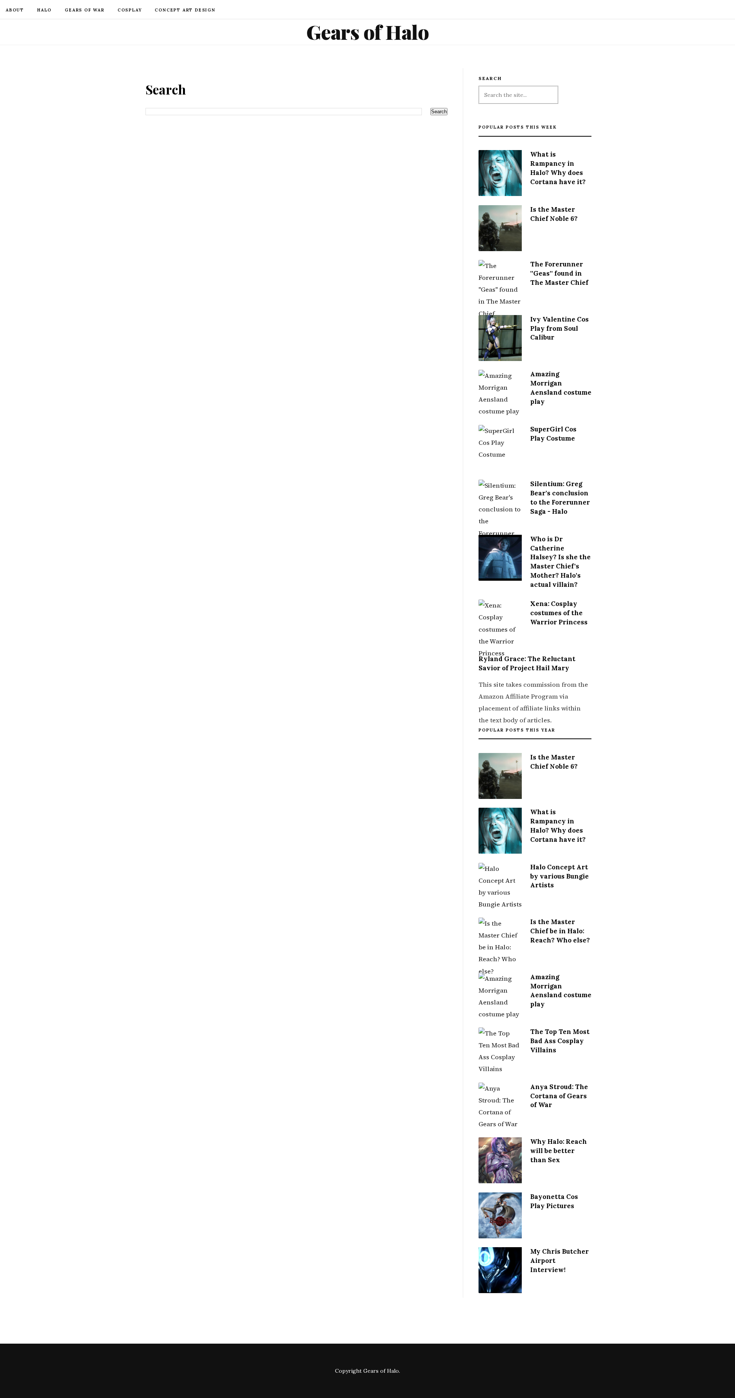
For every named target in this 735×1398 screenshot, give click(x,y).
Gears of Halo (367, 32)
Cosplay (130, 10)
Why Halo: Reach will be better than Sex (558, 1150)
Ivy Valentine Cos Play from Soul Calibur (559, 328)
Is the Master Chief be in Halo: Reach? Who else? (560, 931)
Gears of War (85, 10)
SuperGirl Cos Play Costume (553, 434)
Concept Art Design (185, 10)
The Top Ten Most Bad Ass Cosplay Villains (560, 1040)
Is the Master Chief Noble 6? (554, 214)
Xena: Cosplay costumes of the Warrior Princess (559, 612)
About (15, 10)
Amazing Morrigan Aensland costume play (560, 387)
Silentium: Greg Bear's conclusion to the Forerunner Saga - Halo (560, 497)
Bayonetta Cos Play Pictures (554, 1201)
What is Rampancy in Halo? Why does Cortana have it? (558, 168)
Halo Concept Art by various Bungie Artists (559, 876)
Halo (44, 10)
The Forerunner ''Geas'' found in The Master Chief (559, 273)
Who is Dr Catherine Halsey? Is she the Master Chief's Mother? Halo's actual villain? (560, 562)
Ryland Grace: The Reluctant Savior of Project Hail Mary (527, 663)
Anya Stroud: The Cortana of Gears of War (559, 1096)
